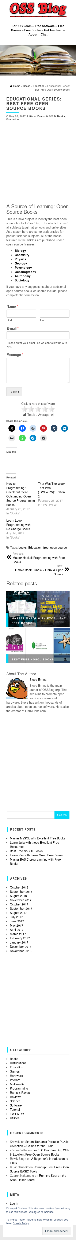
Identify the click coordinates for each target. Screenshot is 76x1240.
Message (15, 355)
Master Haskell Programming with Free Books (39, 558)
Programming (19, 1088)
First (9, 320)
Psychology (23, 267)
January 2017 (19, 942)
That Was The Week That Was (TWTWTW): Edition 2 (51, 489)
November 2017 (20, 900)
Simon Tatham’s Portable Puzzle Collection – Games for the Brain (39, 1143)
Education (12, 119)
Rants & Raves (20, 1092)
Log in (14, 1203)
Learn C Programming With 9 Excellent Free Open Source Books (39, 1152)
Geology (21, 263)
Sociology (22, 280)
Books (61, 116)
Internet (15, 1080)
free (46, 547)
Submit (14, 392)
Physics (20, 259)
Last (42, 320)
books (23, 547)
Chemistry (22, 255)
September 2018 (21, 891)
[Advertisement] (38, 161)
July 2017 (16, 917)
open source (58, 547)
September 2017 (21, 908)
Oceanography (25, 272)
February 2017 (20, 938)
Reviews (15, 1097)
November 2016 (20, 951)
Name (12, 306)
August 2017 (18, 913)
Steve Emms (37, 116)
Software (16, 1105)
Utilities (14, 1118)
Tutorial (15, 1109)
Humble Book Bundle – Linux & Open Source (38, 570)
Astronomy (23, 276)
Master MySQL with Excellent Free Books (37, 838)
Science (15, 1101)
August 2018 (18, 896)
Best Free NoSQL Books (33, 659)
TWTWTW (17, 1114)
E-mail (13, 328)
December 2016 (20, 946)
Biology (20, 250)
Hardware (16, 1075)
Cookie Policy (21, 1223)
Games (15, 1071)
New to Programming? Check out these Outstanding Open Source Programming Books (20, 494)
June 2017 (17, 921)
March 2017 (18, 934)
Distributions (18, 1063)
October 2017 (19, 904)
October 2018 (19, 887)
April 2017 (16, 929)
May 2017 (16, 925)
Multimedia (17, 1084)
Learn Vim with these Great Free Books (36, 855)
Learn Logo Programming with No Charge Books (18, 524)
